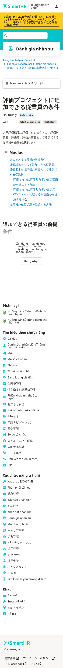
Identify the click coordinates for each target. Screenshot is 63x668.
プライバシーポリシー (39, 658)
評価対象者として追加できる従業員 (32, 164)
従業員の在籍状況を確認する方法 (31, 204)
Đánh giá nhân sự (46, 64)
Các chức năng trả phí (19, 64)
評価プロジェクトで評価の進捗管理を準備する (32, 67)
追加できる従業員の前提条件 (28, 159)
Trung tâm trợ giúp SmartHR (19, 60)
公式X (35, 664)
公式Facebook (15, 664)
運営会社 (11, 658)
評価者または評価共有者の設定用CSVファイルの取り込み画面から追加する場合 (35, 194)
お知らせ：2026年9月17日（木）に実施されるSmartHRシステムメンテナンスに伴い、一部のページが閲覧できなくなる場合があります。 (30, 20)
